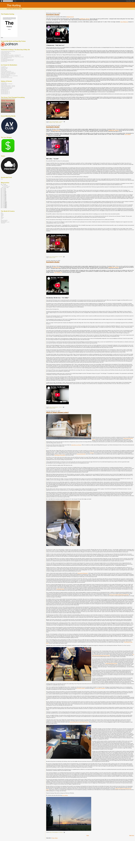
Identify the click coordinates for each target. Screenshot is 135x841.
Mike (2, 212)
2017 (3, 193)
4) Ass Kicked (3, 69)
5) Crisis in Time (4, 70)
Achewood (3, 222)
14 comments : (60, 832)
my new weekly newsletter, (100, 688)
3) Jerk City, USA (4, 68)
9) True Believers (4, 58)
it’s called (107, 663)
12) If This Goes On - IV (5, 92)
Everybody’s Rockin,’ (81, 688)
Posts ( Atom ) (55, 838)
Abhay (2, 215)
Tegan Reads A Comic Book (60, 455)
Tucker (2, 214)
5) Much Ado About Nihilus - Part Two (8, 86)
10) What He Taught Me (5, 74)
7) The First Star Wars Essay (6, 88)
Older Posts (131, 835)
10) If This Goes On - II (5, 91)
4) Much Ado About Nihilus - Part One (8, 85)
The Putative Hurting (113, 663)
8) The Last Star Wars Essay (6, 57)
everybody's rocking (52, 122)
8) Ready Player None (5, 89)
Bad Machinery (4, 221)
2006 (3, 205)
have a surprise (65, 795)
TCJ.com (92, 452)
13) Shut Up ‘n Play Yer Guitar (6, 77)
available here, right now (84, 18)
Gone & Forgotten (4, 220)
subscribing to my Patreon (76, 444)
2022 (3, 188)
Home (87, 835)
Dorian (2, 213)
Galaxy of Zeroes (58, 122)
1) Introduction (3, 82)
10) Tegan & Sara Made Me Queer (7, 59)
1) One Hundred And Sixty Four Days (8, 51)
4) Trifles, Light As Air (5, 54)
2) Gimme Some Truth (5, 52)
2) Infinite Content (4, 67)
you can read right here (81, 453)
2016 (3, 194)
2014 (3, 196)
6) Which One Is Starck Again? (6, 87)
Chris (2, 218)
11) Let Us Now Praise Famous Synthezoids (9, 75)
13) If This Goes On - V (5, 93)
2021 (3, 189)
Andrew (2, 217)
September (5, 187)
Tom (2, 216)
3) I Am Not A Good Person (6, 53)
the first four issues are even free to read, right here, (79, 722)
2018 (3, 191)
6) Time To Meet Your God (6, 71)
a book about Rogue (60, 589)
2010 (3, 200)
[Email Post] (64, 121)
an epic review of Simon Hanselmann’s (116, 594)
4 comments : (60, 256)
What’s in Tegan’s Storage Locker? (57, 412)
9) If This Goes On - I (5, 90)
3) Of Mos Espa (4, 84)
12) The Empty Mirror (5, 76)
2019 (3, 190)
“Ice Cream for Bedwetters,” (83, 573)
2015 (3, 195)
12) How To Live (4, 61)
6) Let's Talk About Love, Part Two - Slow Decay (10, 55)
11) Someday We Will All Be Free (7, 60)
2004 (3, 207)
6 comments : (61, 121)
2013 (3, 197)
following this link (70, 16)
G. (1, 219)
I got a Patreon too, (124, 21)
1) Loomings (3, 66)
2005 (3, 206)
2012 (3, 198)
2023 (3, 184)
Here (2, 179)
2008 (3, 203)
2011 (3, 199)
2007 (3, 204)
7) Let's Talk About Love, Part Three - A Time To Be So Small (12, 56)
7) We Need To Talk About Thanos (7, 72)
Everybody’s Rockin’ (53, 14)
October (4, 185)
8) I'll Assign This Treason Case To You (8, 73)
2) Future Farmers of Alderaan (6, 83)
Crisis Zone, (126, 594)
